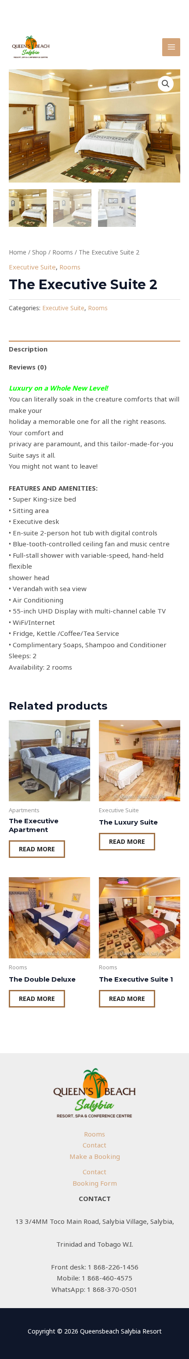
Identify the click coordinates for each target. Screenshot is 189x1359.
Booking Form (95, 1183)
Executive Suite (32, 266)
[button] (166, 84)
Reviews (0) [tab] (28, 366)
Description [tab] (28, 348)
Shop (39, 252)
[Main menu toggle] (171, 47)
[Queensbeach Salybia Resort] (31, 47)
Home (17, 252)
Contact (94, 1144)
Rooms (62, 252)
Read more (37, 849)
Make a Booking (94, 1156)
